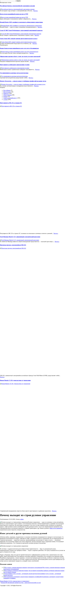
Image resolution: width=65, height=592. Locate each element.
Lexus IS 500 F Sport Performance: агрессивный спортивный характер (21, 30)
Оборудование (7, 95)
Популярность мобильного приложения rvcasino (14, 64)
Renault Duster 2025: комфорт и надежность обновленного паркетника (21, 22)
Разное (5, 96)
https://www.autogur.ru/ (56, 528)
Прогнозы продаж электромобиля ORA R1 (13, 245)
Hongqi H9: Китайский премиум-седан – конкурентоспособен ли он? (21, 582)
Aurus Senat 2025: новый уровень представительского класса (18, 38)
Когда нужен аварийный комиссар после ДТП (14, 14)
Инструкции (7, 92)
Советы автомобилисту (10, 98)
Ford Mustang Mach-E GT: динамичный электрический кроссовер (20, 236)
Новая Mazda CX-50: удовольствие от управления (15, 380)
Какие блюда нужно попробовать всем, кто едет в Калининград (19, 48)
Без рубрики (6, 90)
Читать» (35, 10)
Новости (5, 93)
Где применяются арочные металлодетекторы (14, 73)
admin (22, 519)
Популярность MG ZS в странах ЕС (11, 103)
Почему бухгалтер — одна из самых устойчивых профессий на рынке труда (23, 81)
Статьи (5, 99)
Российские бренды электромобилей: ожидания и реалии (17, 6)
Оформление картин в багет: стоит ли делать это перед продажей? (20, 56)
